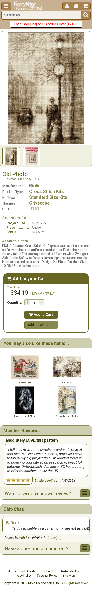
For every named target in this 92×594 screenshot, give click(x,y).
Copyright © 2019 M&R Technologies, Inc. (31, 583)
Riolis (35, 185)
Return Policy (70, 571)
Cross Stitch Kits (46, 191)
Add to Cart (41, 314)
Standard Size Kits (48, 197)
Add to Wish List (41, 325)
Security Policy (47, 575)
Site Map (69, 575)
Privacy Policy (22, 575)
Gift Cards (28, 571)
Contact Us (48, 571)
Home (12, 571)
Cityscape (39, 203)
